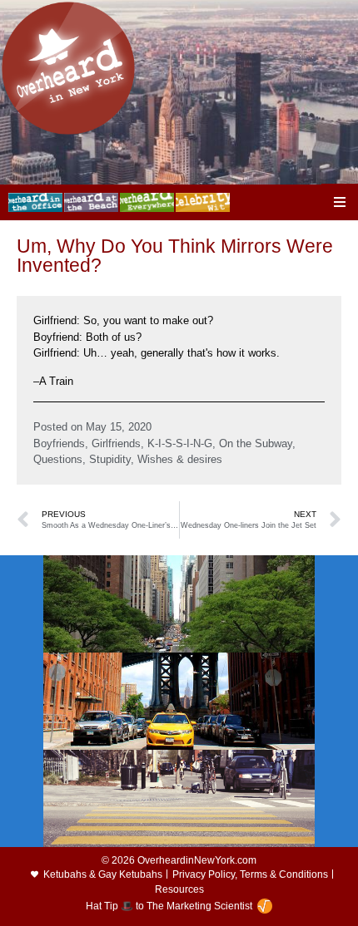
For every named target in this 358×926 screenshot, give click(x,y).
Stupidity (110, 459)
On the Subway (255, 443)
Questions (57, 459)
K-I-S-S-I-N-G (179, 443)
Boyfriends (59, 443)
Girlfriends (116, 443)
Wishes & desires (179, 459)
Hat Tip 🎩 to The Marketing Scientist (169, 906)
